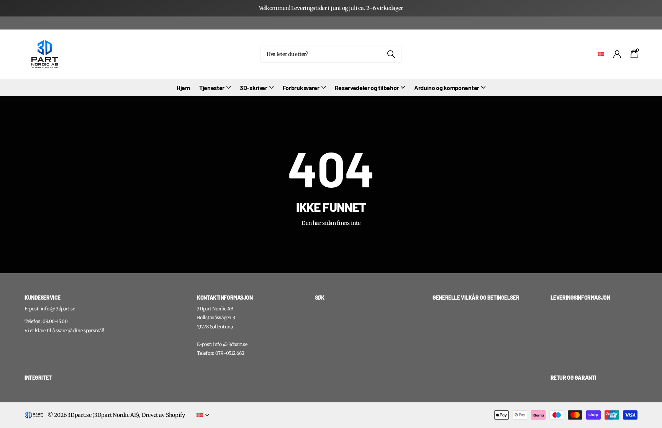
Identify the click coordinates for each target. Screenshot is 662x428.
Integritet (38, 377)
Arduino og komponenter (446, 87)
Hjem (183, 87)
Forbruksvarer (301, 87)
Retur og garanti (573, 377)
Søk (390, 54)
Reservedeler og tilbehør (367, 87)
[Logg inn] (617, 54)
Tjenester (211, 87)
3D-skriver (253, 87)
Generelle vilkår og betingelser (476, 297)
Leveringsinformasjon (580, 297)
